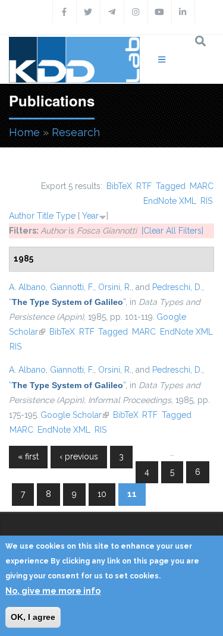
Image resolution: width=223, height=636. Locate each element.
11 (132, 494)
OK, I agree (33, 617)
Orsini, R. (114, 287)
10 (102, 494)
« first (28, 456)
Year (90, 216)
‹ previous (78, 456)
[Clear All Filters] (172, 230)
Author (21, 216)
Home (24, 132)
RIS (206, 201)
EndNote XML (169, 201)
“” (67, 302)
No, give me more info (52, 591)
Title (45, 216)
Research (76, 132)
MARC (201, 186)
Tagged (171, 186)
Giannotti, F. (72, 287)
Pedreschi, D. (177, 287)
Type (66, 216)
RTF (144, 186)
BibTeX (119, 186)
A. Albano (27, 287)
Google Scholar (74, 415)
